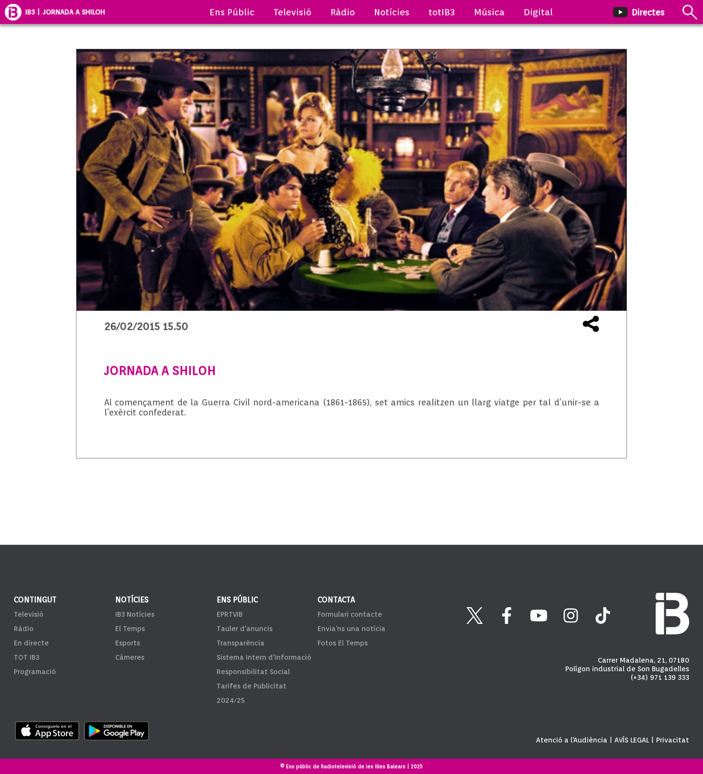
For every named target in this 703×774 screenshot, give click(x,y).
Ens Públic (231, 12)
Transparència (240, 643)
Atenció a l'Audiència (571, 740)
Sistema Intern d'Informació (264, 657)
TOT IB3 (26, 657)
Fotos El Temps (343, 643)
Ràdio (342, 12)
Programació (35, 671)
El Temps (130, 628)
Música (489, 12)
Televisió (292, 12)
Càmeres (129, 657)
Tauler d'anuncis (245, 628)
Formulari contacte (350, 614)
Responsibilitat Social (253, 671)
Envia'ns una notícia (351, 628)
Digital (538, 12)
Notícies (391, 12)
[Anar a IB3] (13, 12)
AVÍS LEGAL (632, 740)
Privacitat (672, 740)
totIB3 (441, 12)
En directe (31, 643)
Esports (127, 643)
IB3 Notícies (134, 614)
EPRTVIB (229, 614)
